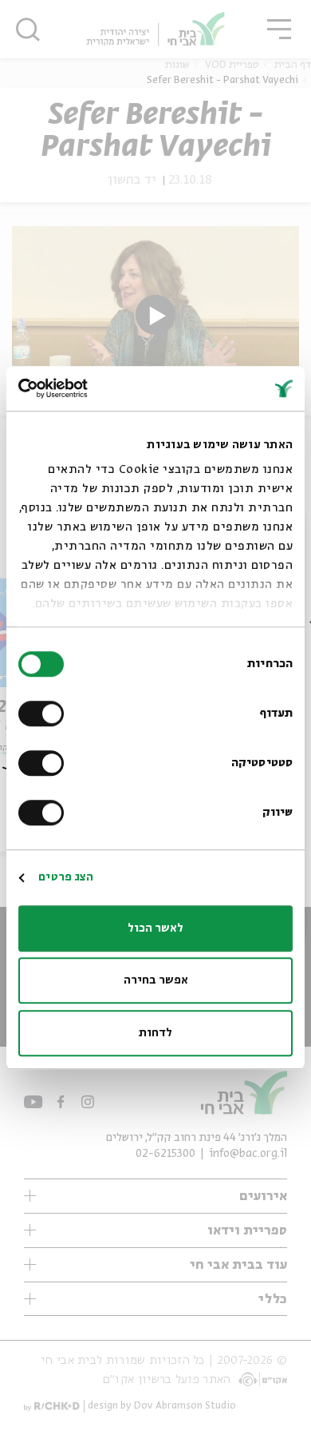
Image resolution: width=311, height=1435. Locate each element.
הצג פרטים (65, 877)
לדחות (155, 1033)
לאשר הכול (155, 928)
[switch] (45, 713)
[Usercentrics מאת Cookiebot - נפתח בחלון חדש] (87, 388)
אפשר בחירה (156, 980)
